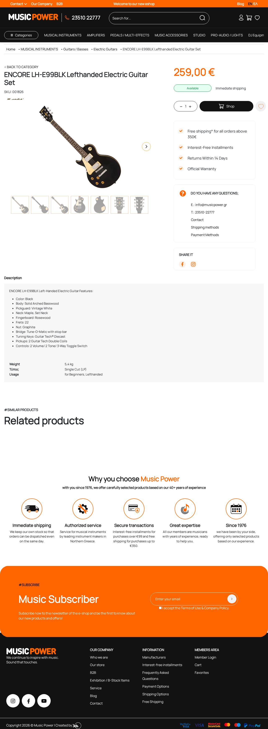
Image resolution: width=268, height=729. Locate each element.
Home (10, 49)
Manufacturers (154, 657)
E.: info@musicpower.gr (209, 204)
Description (13, 278)
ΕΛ (256, 3)
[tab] (134, 277)
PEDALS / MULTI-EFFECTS (129, 35)
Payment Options (155, 686)
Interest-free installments (162, 665)
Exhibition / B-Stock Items (109, 680)
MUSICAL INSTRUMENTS (62, 35)
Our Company (41, 3)
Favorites (202, 672)
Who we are (99, 657)
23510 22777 (86, 17)
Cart (198, 665)
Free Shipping (152, 701)
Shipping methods (205, 227)
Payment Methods (205, 234)
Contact (197, 219)
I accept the (195, 608)
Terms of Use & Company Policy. (205, 608)
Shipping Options (155, 694)
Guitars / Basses (75, 49)
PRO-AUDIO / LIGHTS (227, 35)
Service (96, 688)
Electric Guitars (105, 49)
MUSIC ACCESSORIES (171, 35)
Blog (240, 3)
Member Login (205, 657)
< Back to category (21, 67)
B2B (60, 3)
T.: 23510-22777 (202, 212)
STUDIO (199, 35)
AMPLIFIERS (96, 35)
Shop (230, 106)
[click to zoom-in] (79, 146)
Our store (97, 665)
